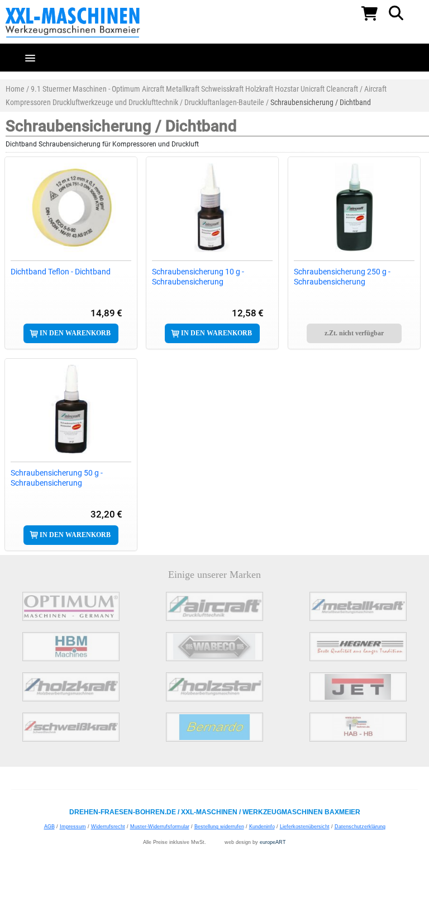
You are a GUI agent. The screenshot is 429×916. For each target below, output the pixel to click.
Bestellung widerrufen (219, 826)
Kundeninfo (262, 826)
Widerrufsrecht (108, 826)
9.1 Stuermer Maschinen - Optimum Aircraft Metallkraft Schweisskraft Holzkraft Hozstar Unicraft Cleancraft (194, 88)
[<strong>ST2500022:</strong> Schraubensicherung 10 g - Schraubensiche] (212, 207)
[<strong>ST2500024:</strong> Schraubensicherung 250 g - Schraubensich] (354, 207)
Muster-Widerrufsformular (159, 826)
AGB (49, 826)
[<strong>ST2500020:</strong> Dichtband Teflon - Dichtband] (71, 207)
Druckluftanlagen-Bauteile (224, 102)
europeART (273, 842)
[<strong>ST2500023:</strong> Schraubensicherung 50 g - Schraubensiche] (71, 409)
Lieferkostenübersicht (305, 826)
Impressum (73, 826)
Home (15, 88)
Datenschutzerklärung (360, 826)
